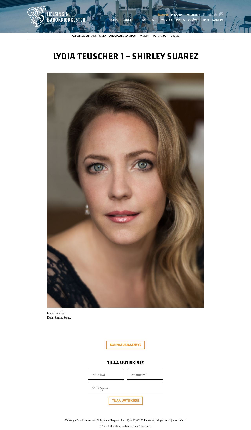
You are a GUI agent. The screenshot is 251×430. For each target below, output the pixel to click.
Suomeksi (162, 15)
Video (174, 36)
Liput (205, 20)
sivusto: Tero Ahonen (141, 426)
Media (144, 36)
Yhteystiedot (192, 15)
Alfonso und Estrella (89, 36)
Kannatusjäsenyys (125, 345)
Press (180, 20)
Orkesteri (131, 20)
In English (176, 15)
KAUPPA (218, 20)
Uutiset (115, 20)
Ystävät (193, 20)
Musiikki (167, 20)
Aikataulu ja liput (122, 36)
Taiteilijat (160, 36)
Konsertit (150, 20)
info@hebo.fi (163, 421)
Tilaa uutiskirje (125, 400)
